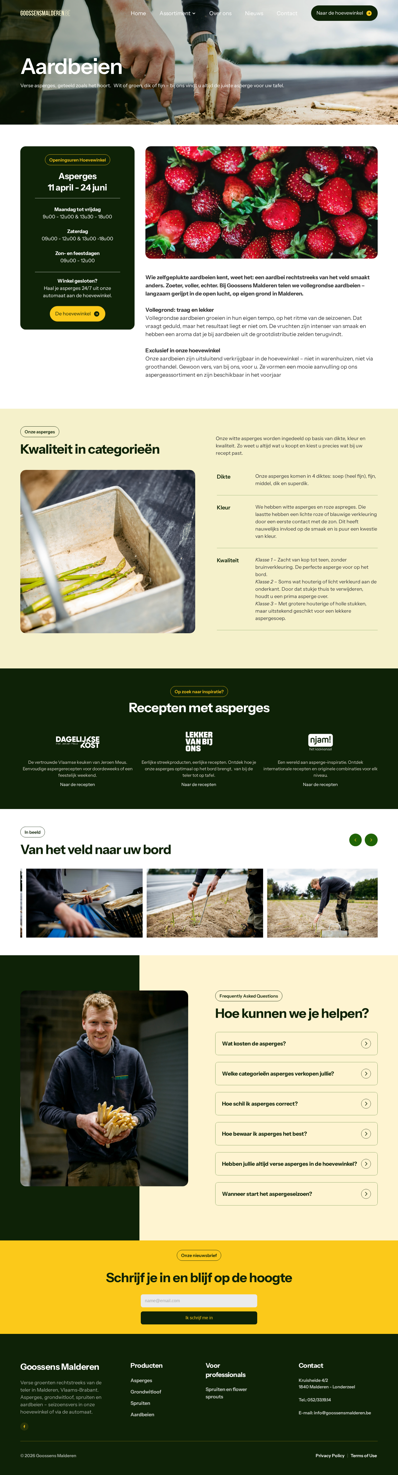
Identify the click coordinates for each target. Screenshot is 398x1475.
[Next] (371, 839)
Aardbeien (142, 1415)
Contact (287, 13)
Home (138, 13)
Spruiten (140, 1403)
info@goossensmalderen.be (342, 1412)
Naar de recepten (77, 784)
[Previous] (355, 839)
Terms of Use (364, 1455)
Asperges (141, 1380)
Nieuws (254, 13)
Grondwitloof (146, 1392)
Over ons (220, 13)
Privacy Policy (330, 1455)
